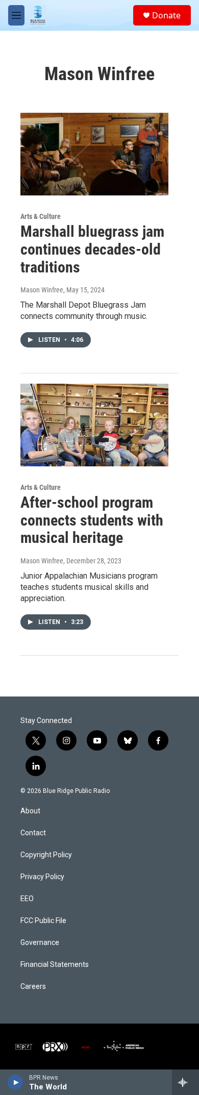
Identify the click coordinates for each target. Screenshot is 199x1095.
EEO (27, 899)
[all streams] (185, 1082)
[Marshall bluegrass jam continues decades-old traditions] (94, 154)
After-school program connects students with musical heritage (91, 520)
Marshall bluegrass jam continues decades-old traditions (92, 249)
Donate (166, 15)
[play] (15, 1082)
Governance (39, 943)
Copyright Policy (46, 855)
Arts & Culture (40, 216)
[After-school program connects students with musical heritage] (94, 425)
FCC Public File (43, 921)
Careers (33, 986)
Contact (33, 833)
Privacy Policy (42, 877)
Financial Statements (54, 964)
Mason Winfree (41, 290)
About (30, 811)
